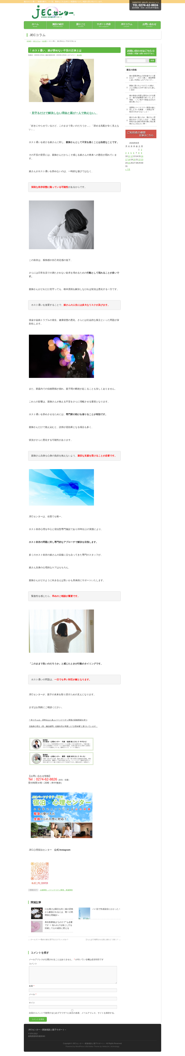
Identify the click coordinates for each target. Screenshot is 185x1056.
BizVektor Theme (92, 1046)
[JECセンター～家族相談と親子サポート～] (52, 16)
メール (32, 994)
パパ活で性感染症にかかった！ (106, 909)
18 (129, 159)
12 (132, 156)
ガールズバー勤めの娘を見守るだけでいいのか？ (48, 940)
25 (129, 163)
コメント (33, 963)
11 (129, 156)
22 (139, 159)
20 (134, 159)
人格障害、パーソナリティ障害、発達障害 (56, 890)
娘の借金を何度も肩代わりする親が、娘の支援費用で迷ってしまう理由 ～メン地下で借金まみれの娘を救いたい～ (142, 99)
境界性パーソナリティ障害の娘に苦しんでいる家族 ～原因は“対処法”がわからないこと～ (142, 110)
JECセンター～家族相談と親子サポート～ (89, 1043)
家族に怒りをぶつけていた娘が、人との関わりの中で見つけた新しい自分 (142, 88)
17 (126, 159)
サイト (32, 1003)
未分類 (79, 55)
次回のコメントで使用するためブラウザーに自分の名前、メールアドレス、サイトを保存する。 (72, 1013)
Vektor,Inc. (106, 1046)
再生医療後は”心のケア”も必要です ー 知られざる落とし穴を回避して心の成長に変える (59, 925)
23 (142, 159)
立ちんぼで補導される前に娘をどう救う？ (103, 940)
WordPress (79, 1046)
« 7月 (127, 169)
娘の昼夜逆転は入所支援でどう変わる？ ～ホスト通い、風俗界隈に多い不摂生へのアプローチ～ (142, 78)
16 (142, 156)
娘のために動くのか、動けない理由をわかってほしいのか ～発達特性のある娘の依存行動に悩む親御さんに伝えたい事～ (142, 120)
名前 (31, 986)
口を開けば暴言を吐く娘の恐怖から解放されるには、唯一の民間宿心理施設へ (59, 912)
